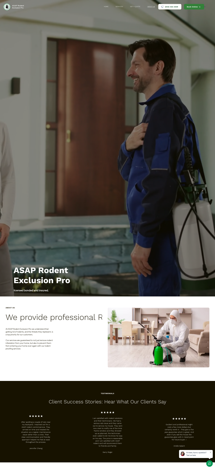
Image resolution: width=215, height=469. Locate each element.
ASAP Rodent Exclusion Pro (18, 6)
